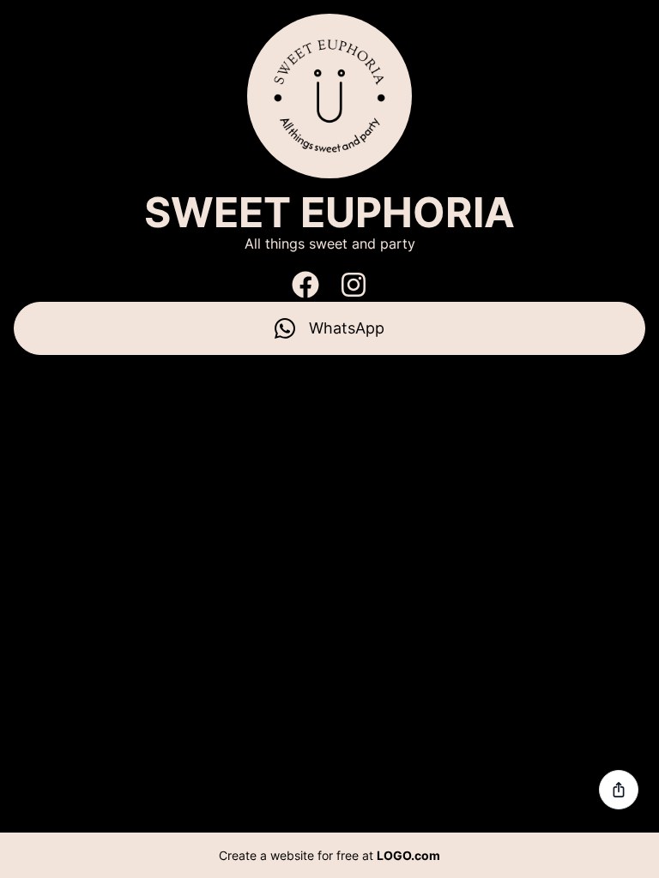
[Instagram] (353, 285)
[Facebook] (305, 285)
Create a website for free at (329, 855)
